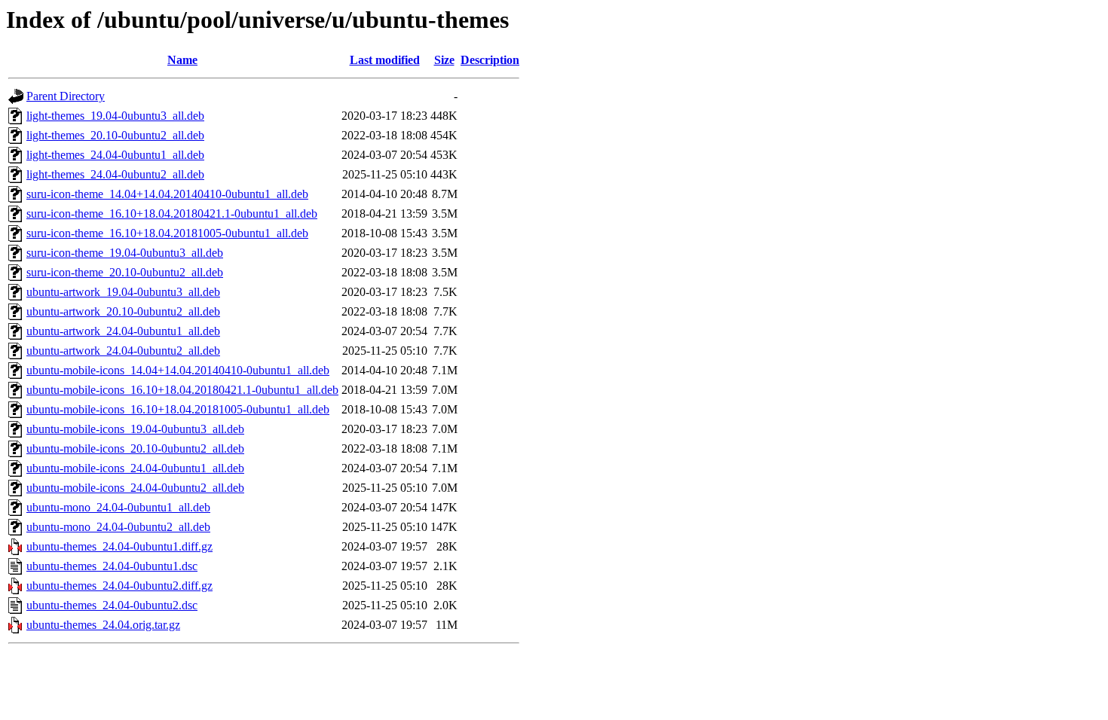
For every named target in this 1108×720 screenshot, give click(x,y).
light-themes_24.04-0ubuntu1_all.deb (115, 154)
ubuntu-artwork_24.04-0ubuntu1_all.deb (123, 331)
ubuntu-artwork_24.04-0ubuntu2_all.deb (123, 350)
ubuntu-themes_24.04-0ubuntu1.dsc (111, 566)
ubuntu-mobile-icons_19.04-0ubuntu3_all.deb (135, 429)
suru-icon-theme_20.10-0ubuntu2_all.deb (124, 272)
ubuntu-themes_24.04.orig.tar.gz (103, 624)
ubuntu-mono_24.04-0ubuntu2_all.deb (118, 526)
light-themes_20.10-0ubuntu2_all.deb (115, 135)
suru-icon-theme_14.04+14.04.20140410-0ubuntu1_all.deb (167, 194)
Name (182, 59)
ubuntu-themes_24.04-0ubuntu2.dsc (111, 605)
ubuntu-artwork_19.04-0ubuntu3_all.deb (123, 291)
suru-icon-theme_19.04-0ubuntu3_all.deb (124, 252)
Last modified (385, 59)
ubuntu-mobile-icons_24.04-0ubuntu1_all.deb (135, 468)
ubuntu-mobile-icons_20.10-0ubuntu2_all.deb (135, 448)
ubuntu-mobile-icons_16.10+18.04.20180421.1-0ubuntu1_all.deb (182, 389)
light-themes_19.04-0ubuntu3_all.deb (115, 115)
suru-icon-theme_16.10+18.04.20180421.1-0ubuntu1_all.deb (171, 213)
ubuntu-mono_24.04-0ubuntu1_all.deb (118, 507)
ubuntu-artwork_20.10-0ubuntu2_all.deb (123, 311)
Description (490, 59)
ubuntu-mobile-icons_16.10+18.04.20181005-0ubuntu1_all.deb (177, 409)
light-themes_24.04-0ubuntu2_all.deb (115, 174)
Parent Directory (65, 96)
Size (444, 59)
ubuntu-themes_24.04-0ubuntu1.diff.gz (119, 546)
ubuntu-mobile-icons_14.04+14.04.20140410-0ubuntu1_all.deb (177, 370)
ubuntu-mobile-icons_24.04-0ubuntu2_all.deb (135, 487)
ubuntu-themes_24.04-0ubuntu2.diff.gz (119, 585)
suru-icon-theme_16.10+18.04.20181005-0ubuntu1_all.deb (167, 233)
